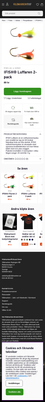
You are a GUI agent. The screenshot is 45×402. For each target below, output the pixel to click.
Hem (4, 20)
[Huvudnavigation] (3, 4)
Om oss (5, 307)
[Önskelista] (37, 4)
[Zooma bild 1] (22, 43)
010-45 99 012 (7, 278)
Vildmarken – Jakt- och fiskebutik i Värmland (19, 298)
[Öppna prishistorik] (34, 244)
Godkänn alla (15, 392)
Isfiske (17, 20)
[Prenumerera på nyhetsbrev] (43, 364)
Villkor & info (6, 310)
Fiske (10, 20)
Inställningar (14, 383)
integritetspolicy (12, 378)
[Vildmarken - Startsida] (22, 4)
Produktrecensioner (9, 291)
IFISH (6, 68)
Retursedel (6, 295)
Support (5, 301)
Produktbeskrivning (15, 134)
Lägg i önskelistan (14, 98)
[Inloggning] (7, 4)
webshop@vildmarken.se (11, 276)
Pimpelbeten (28, 20)
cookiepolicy (22, 376)
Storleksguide (13, 124)
